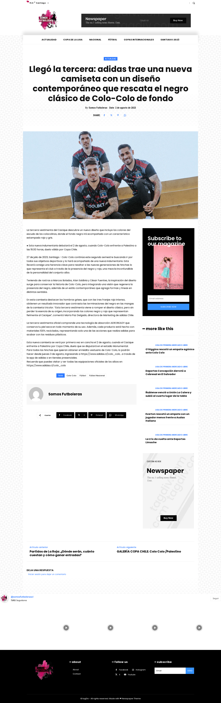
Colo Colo (72, 375)
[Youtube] (125, 674)
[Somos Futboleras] (38, 394)
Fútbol (83, 375)
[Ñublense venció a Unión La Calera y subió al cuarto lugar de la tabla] (148, 386)
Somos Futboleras (98, 107)
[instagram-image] (22, 627)
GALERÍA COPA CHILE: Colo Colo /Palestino (149, 551)
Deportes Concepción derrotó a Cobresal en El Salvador (166, 372)
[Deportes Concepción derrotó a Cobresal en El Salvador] (148, 364)
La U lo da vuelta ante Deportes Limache (165, 440)
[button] (194, 3)
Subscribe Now (168, 307)
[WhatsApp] (125, 115)
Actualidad (110, 59)
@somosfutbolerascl (22, 596)
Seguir (216, 598)
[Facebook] (104, 115)
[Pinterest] (118, 115)
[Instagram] (133, 670)
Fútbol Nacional (97, 375)
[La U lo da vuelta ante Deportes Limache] (148, 432)
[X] (111, 115)
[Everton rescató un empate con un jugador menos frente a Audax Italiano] (148, 407)
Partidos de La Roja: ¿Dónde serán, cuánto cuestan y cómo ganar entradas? (62, 553)
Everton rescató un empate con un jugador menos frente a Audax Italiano (167, 417)
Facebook (123, 669)
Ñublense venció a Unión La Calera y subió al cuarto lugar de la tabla (168, 394)
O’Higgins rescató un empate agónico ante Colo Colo (170, 351)
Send (189, 670)
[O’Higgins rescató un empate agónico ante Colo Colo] (148, 342)
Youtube (131, 674)
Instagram (141, 669)
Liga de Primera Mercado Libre (171, 345)
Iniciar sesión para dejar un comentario (47, 574)
